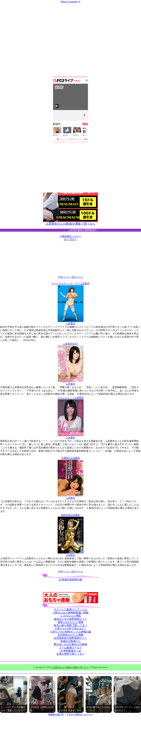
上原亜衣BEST (70, 343)
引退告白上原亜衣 (70, 458)
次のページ (77, 277)
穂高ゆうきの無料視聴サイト (70, 619)
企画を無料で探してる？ (70, 653)
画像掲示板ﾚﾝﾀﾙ (56, 714)
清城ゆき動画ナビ (70, 641)
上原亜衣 (70, 323)
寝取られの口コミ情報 (70, 622)
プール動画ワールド (70, 647)
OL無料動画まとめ (70, 650)
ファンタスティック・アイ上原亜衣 (70, 283)
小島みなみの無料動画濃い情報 (70, 612)
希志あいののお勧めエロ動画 (70, 644)
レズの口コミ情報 (70, 615)
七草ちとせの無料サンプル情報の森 (70, 631)
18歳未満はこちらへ (70, 236)
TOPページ (64, 277)
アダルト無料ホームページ (79, 714)
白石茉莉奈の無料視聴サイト (70, 638)
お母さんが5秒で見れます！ (71, 628)
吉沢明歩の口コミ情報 (70, 635)
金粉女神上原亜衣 (70, 515)
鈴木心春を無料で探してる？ (70, 625)
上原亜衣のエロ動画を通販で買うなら (70, 223)
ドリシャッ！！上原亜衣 (70, 397)
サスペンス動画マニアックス (70, 609)
